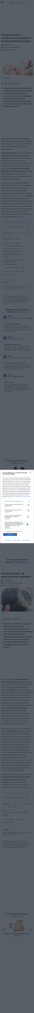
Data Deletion (8, 540)
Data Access (17, 540)
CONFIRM (10, 534)
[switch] (28, 505)
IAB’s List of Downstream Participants (19, 496)
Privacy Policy (26, 540)
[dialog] (17, 506)
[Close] (30, 472)
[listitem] (17, 501)
